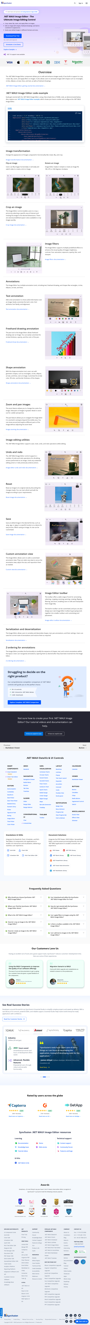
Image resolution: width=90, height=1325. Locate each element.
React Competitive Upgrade (53, 1278)
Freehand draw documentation (16, 342)
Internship (67, 1248)
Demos (66, 1258)
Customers (67, 1235)
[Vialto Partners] (80, 1030)
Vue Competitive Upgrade (52, 1281)
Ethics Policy (62, 1319)
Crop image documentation (15, 225)
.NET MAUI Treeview (51, 1258)
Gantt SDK (7, 1243)
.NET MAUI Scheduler (51, 1240)
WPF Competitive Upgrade (52, 1294)
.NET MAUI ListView (50, 1242)
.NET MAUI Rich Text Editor (52, 1247)
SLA (33, 1245)
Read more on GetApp (73, 1116)
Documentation (68, 1260)
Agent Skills (34, 11)
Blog (65, 1237)
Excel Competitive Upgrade (52, 1302)
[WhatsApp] (80, 1251)
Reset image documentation (15, 497)
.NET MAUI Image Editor (52, 1245)
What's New (67, 1279)
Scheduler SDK (8, 1240)
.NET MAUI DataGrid (51, 1234)
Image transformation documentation (19, 160)
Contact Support (37, 1240)
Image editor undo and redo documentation (21, 468)
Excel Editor (25, 1265)
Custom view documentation (15, 569)
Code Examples (36, 1268)
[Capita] (67, 1030)
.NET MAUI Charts (50, 1237)
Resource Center (37, 1279)
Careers (66, 1245)
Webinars (35, 1276)
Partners (66, 1251)
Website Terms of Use (27, 1319)
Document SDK (8, 1253)
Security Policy (39, 1319)
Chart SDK (7, 1237)
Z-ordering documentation (15, 661)
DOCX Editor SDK (9, 1258)
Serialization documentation (15, 640)
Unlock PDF (25, 1244)
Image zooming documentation (16, 429)
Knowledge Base (37, 1237)
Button (81, 748)
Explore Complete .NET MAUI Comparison (24, 702)
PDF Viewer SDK (8, 1256)
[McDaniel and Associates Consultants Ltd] (24, 1030)
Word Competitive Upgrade (53, 1299)
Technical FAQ (36, 1266)
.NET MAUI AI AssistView (52, 1250)
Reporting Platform (9, 1269)
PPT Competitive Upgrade (52, 1304)
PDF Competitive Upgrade (52, 1297)
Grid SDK (6, 1235)
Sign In (81, 3)
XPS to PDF (25, 1255)
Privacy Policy (7, 1319)
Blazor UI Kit (25, 1293)
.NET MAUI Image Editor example (28, 99)
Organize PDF (25, 1257)
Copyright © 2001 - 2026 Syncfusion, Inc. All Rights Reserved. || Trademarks (23, 1322)
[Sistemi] (38, 1030)
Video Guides (67, 1271)
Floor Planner (25, 1260)
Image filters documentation (54, 259)
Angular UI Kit (26, 1296)
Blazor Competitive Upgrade (53, 1265)
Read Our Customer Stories (13, 1019)
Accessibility (35, 1271)
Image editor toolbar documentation (57, 620)
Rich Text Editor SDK (10, 1245)
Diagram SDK (8, 1248)
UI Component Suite (10, 1232)
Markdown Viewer (12, 748)
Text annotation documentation (17, 309)
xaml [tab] (10, 108)
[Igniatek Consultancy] (10, 1030)
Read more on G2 (44, 1116)
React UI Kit (25, 1291)
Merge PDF (25, 1247)
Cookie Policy (16, 1319)
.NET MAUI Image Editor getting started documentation (25, 86)
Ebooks (34, 1258)
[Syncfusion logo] (11, 1315)
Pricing (24, 1237)
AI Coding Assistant (25, 11)
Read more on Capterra (16, 1116)
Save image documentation (15, 535)
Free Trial (24, 1234)
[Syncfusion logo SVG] (7, 2)
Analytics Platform (9, 1266)
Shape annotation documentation (17, 383)
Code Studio (7, 1264)
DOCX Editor (25, 1263)
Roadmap (66, 1281)
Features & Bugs (37, 1243)
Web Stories (35, 1273)
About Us (66, 1232)
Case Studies (36, 1263)
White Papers (36, 1260)
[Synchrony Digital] (52, 1030)
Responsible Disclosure (51, 1319)
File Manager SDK (9, 1251)
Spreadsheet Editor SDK (11, 1261)
